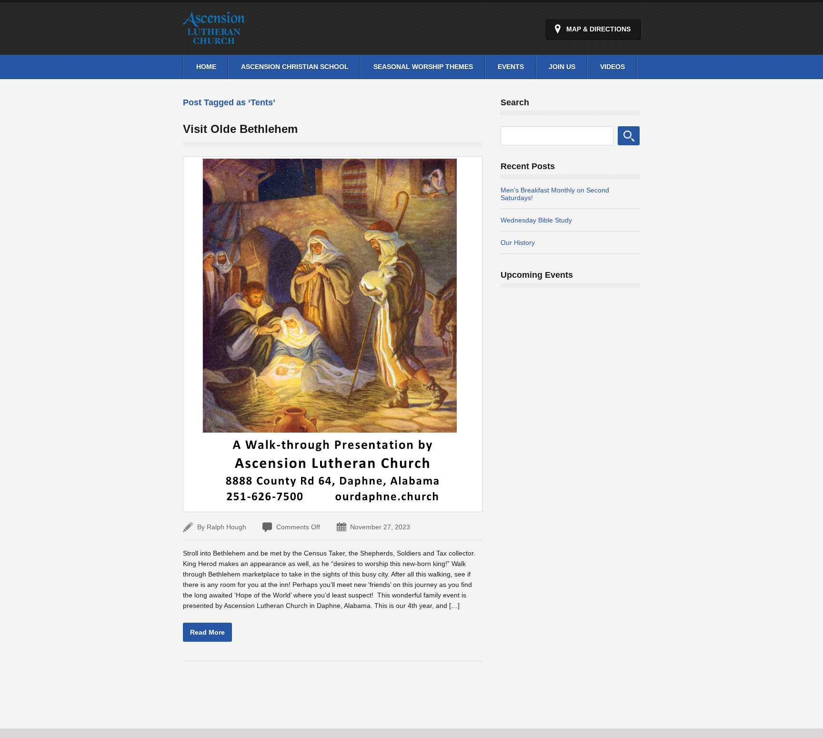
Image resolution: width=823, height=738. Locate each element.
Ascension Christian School (295, 67)
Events (511, 67)
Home (206, 67)
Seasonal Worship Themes (423, 67)
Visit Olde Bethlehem (240, 128)
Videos (612, 67)
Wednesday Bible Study (536, 220)
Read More (207, 632)
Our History (518, 242)
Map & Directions (598, 29)
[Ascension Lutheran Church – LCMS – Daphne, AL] (214, 38)
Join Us (562, 67)
